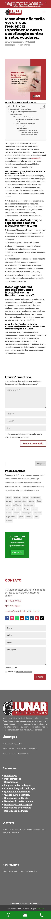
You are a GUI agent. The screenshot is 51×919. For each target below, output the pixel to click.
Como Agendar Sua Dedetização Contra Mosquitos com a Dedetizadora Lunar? (25, 126)
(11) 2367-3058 (12, 606)
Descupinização (12, 778)
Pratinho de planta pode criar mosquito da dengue (24, 486)
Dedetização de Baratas (16, 798)
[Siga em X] (42, 618)
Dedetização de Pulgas (16, 810)
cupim (8, 505)
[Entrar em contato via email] (25, 915)
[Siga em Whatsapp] (17, 618)
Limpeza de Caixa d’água (17, 785)
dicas (19, 509)
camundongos (35, 497)
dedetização (10, 45)
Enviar (39, 676)
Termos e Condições (24, 672)
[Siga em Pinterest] (37, 618)
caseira (31, 501)
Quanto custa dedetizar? (17, 791)
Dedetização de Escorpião (18, 804)
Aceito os (20, 672)
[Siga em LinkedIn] (27, 618)
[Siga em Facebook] (7, 618)
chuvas (39, 501)
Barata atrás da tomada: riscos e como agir (22, 479)
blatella (25, 497)
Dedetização (10, 775)
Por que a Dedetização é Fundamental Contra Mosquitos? (23, 113)
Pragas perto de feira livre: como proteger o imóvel (25, 475)
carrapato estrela (20, 501)
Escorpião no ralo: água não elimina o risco (22, 490)
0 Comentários (24, 45)
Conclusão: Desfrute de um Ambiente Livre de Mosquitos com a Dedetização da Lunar (29, 132)
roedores (9, 521)
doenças (26, 509)
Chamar (15, 552)
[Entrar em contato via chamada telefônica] (42, 915)
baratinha (17, 497)
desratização (10, 509)
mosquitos (37, 513)
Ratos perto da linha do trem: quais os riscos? (23, 483)
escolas (8, 513)
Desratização (11, 782)
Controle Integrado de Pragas (20, 788)
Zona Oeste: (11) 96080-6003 (31, 4)
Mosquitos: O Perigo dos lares (20, 109)
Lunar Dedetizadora (16, 42)
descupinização (29, 505)
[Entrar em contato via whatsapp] (8, 915)
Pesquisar (41, 464)
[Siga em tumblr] (32, 618)
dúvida (34, 509)
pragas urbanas (11, 517)
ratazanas (29, 517)
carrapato (9, 501)
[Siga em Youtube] (22, 618)
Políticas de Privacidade (31, 904)
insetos (16, 513)
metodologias (26, 513)
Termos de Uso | (16, 904)
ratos (36, 517)
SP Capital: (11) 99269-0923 (18, 2)
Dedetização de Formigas (17, 807)
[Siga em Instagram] (12, 618)
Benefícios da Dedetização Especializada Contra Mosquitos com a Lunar (27, 119)
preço (21, 517)
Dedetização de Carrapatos (18, 801)
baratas (8, 497)
